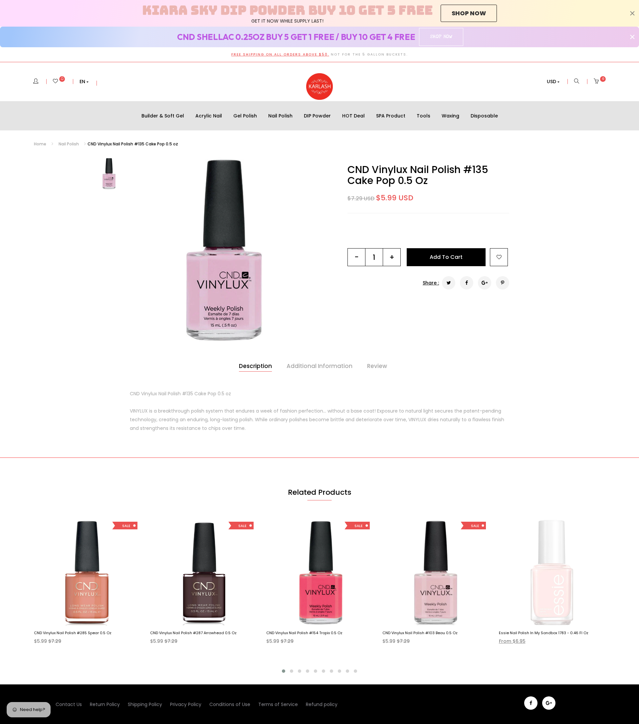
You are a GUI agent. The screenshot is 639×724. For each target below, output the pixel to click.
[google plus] (548, 703)
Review (377, 366)
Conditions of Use (229, 704)
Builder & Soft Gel (162, 115)
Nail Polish (280, 115)
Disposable (484, 115)
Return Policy (105, 704)
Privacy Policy (185, 704)
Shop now (469, 13)
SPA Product (390, 115)
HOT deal (353, 115)
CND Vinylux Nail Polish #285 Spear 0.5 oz (72, 632)
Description (255, 366)
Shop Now (441, 37)
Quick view (92, 619)
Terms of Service (278, 704)
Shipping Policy (145, 704)
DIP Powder (317, 115)
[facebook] (530, 703)
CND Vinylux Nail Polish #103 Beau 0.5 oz (420, 632)
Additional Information (319, 366)
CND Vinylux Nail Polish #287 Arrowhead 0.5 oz (193, 632)
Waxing (450, 115)
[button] (84, 81)
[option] (222, 249)
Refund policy (321, 704)
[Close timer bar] (632, 13)
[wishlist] (59, 81)
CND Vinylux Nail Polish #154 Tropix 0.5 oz (304, 632)
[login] (35, 81)
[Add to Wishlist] (499, 257)
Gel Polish (245, 115)
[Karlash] (319, 86)
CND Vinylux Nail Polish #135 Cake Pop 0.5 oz (417, 175)
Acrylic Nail (208, 115)
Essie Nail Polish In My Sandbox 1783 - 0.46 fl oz (543, 632)
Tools (423, 115)
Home (40, 144)
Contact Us (69, 704)
